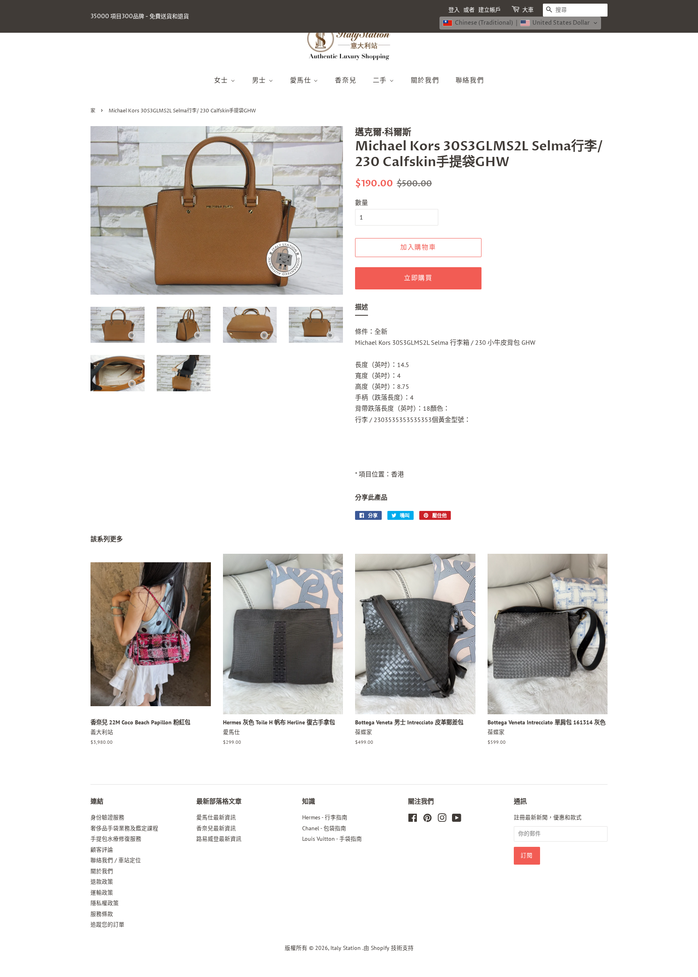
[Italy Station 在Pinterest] (427, 819)
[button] (520, 23)
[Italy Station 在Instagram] (441, 819)
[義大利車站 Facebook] (412, 819)
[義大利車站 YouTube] (456, 819)
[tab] (361, 309)
